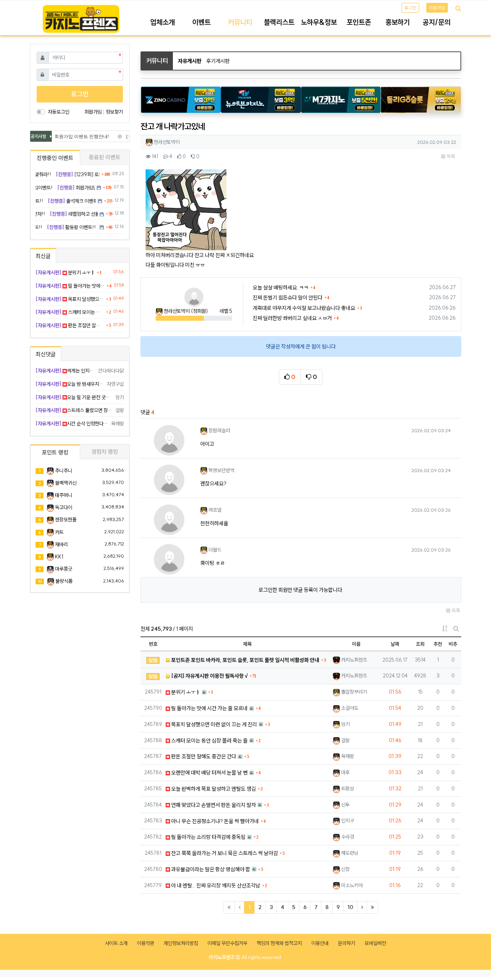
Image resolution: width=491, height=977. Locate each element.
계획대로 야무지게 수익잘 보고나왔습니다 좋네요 (304, 308)
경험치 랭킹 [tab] (104, 451)
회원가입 (437, 7)
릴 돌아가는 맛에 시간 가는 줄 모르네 (209, 708)
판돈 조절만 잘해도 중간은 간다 (203, 756)
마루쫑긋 (63, 569)
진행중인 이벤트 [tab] (55, 157)
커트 (59, 532)
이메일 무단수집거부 (227, 943)
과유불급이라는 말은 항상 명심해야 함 (210, 869)
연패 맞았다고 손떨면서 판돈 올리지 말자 (213, 805)
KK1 (59, 556)
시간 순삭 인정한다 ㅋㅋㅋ (72, 423)
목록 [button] (450, 156)
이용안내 (320, 943)
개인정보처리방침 (181, 943)
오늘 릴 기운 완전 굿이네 (74, 397)
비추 (453, 644)
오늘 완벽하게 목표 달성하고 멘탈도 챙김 (213, 788)
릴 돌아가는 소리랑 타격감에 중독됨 (208, 837)
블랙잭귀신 (66, 483)
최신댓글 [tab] (46, 354)
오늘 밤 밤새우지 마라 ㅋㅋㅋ (70, 384)
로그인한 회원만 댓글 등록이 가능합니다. (300, 589)
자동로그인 (58, 112)
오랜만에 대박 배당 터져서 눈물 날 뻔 (209, 772)
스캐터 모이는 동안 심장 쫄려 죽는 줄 (209, 740)
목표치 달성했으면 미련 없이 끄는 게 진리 (213, 724)
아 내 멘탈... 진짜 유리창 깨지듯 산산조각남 (215, 885)
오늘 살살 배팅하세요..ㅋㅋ (280, 287)
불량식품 (64, 581)
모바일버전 (375, 943)
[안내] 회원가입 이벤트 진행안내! (70, 136)
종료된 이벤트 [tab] (104, 157)
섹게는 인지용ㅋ (66, 370)
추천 (437, 644)
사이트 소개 (116, 943)
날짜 (395, 644)
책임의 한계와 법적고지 (279, 943)
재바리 (61, 544)
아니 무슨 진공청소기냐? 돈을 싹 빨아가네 (214, 821)
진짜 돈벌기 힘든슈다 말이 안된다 (287, 297)
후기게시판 (218, 61)
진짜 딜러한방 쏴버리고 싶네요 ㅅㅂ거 (292, 318)
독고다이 (63, 507)
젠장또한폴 (66, 519)
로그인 (410, 7)
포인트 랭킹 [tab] (55, 452)
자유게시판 (189, 61)
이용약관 (145, 943)
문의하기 (346, 943)
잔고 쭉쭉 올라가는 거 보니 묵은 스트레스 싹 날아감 (224, 853)
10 (350, 907)
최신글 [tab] (43, 256)
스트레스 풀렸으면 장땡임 (74, 410)
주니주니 (63, 470)
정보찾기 (114, 112)
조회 (420, 644)
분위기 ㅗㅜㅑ (185, 692)
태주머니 (63, 495)
